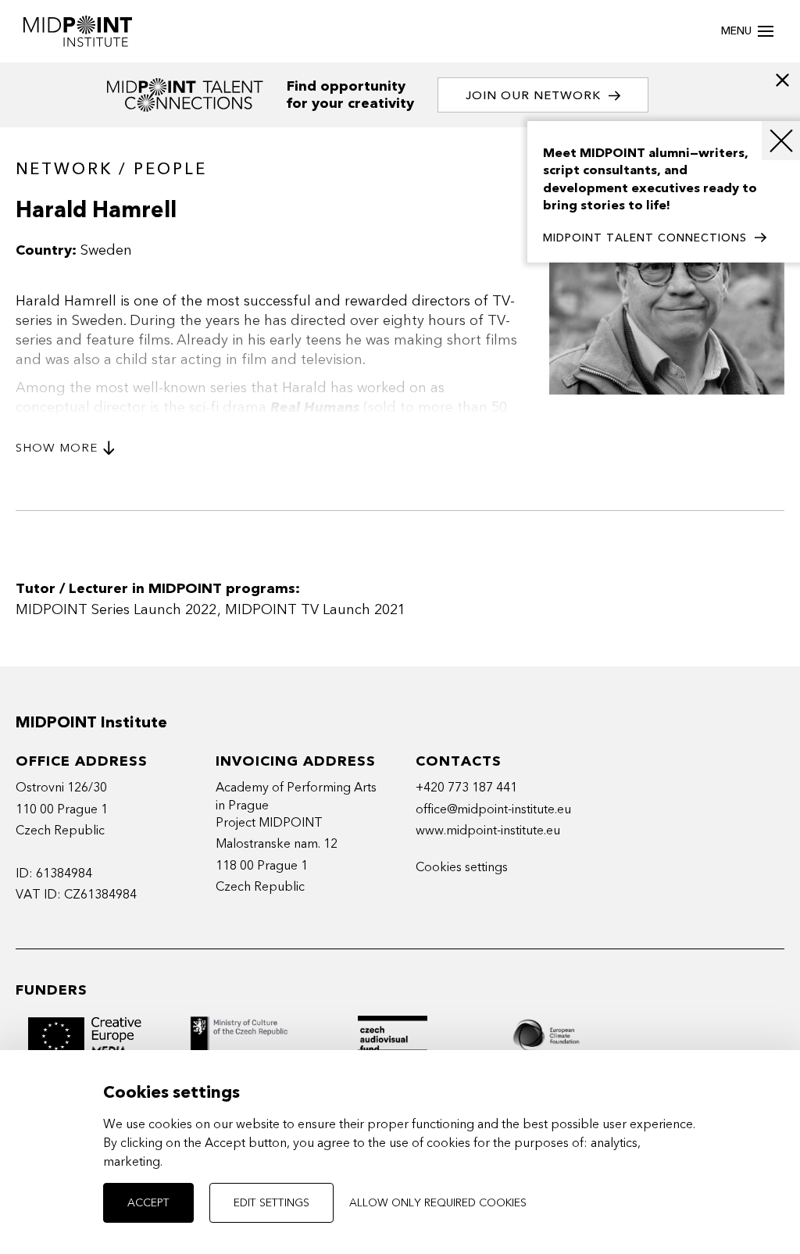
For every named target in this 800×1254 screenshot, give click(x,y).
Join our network (533, 95)
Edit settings (271, 1202)
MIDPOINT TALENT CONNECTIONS (645, 237)
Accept (148, 1202)
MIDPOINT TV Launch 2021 (315, 610)
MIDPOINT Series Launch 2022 (116, 610)
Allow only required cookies (438, 1202)
